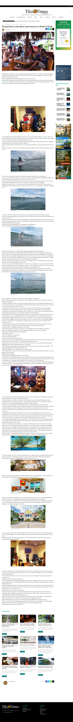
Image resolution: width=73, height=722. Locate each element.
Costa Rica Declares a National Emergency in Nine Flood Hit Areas (61, 109)
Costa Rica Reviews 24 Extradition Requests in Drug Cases (28, 667)
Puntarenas (69, 66)
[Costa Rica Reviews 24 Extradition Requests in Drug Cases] (28, 661)
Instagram (12, 710)
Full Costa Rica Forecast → (63, 77)
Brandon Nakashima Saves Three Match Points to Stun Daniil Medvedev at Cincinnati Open (45, 646)
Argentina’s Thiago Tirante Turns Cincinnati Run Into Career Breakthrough (61, 104)
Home (3, 24)
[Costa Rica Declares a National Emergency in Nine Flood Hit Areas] (68, 109)
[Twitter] (49, 29)
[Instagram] (9, 710)
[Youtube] (7, 712)
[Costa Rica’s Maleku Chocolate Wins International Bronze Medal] (28, 619)
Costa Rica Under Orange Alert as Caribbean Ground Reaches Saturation (9, 646)
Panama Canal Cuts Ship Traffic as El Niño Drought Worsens (61, 119)
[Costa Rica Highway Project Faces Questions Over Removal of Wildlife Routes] (10, 619)
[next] (52, 21)
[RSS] (15, 710)
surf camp (4, 81)
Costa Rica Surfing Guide (7, 24)
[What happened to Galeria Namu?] (28, 640)
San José (57, 66)
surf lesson (44, 136)
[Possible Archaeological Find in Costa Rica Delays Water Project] (46, 661)
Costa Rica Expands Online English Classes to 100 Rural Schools (61, 114)
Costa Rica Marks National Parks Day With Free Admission (61, 94)
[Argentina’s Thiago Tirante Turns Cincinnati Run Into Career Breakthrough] (68, 104)
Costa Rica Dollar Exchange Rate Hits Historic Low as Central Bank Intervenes (9, 667)
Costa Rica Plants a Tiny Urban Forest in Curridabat (61, 89)
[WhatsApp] (51, 29)
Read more (22, 631)
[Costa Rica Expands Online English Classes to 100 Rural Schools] (68, 114)
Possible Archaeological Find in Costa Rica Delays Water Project (45, 667)
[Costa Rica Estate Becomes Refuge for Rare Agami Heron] (46, 619)
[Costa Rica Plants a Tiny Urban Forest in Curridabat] (68, 89)
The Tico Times (8, 29)
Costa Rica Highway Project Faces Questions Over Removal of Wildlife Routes (10, 625)
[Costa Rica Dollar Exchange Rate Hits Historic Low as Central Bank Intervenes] (10, 661)
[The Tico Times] (3, 30)
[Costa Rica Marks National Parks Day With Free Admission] (68, 94)
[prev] (51, 21)
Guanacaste (61, 66)
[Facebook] (46, 29)
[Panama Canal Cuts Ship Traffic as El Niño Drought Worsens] (68, 119)
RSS (17, 710)
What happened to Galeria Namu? (27, 645)
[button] (70, 11)
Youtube (10, 712)
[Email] (53, 29)
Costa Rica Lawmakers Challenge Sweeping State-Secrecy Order (28, 21)
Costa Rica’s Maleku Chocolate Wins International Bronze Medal (27, 624)
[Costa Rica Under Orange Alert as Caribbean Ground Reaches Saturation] (10, 640)
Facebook (6, 710)
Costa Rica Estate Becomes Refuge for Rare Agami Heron (44, 624)
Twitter (5, 712)
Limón (65, 66)
